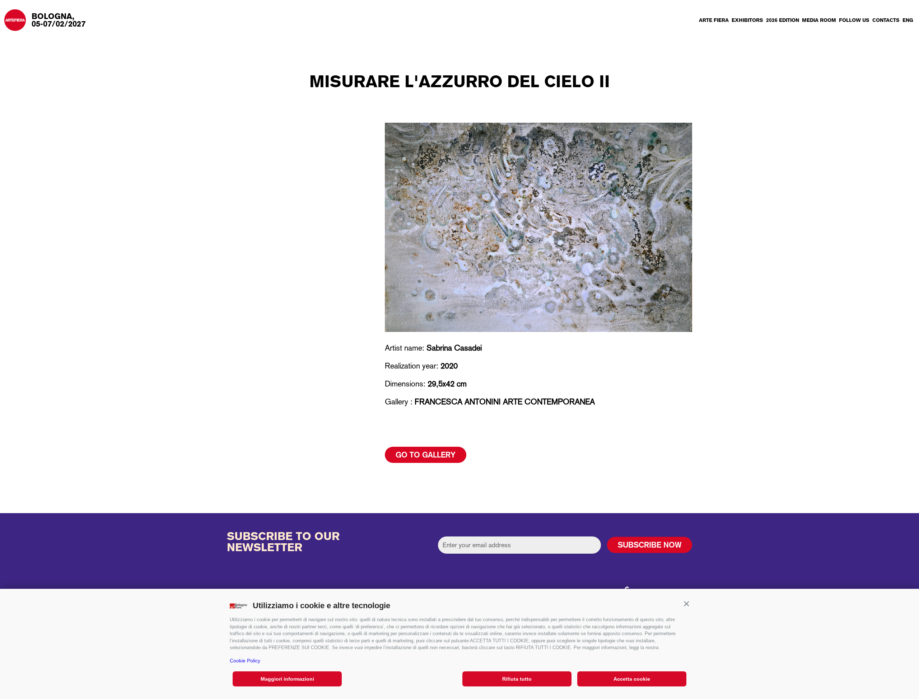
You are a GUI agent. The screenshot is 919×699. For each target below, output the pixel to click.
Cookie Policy (245, 660)
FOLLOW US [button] (854, 20)
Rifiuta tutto (517, 679)
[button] (686, 604)
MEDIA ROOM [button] (819, 20)
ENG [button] (907, 20)
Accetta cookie (632, 679)
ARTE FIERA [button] (714, 20)
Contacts (886, 20)
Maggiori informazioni (287, 679)
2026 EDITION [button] (782, 20)
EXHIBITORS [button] (747, 20)
